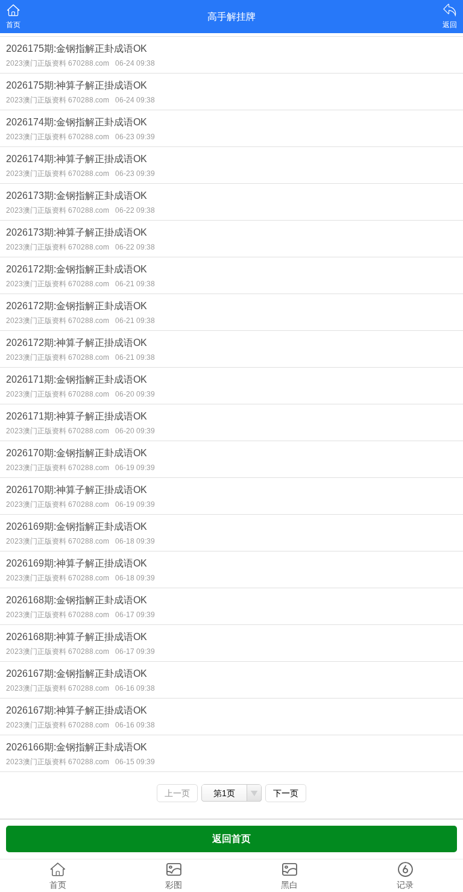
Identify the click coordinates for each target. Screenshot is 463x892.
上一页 (177, 793)
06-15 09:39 (135, 762)
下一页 (285, 793)
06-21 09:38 (135, 284)
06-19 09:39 (135, 467)
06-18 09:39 (135, 541)
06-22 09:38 (135, 210)
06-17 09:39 (135, 615)
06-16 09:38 (135, 688)
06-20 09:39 (135, 394)
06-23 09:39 (135, 137)
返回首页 (231, 839)
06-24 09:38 (135, 63)
